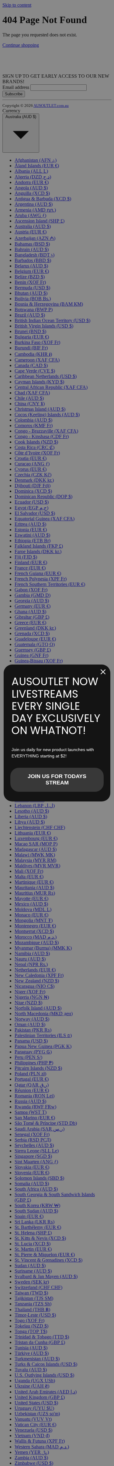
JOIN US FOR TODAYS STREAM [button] (57, 779)
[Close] (103, 672)
